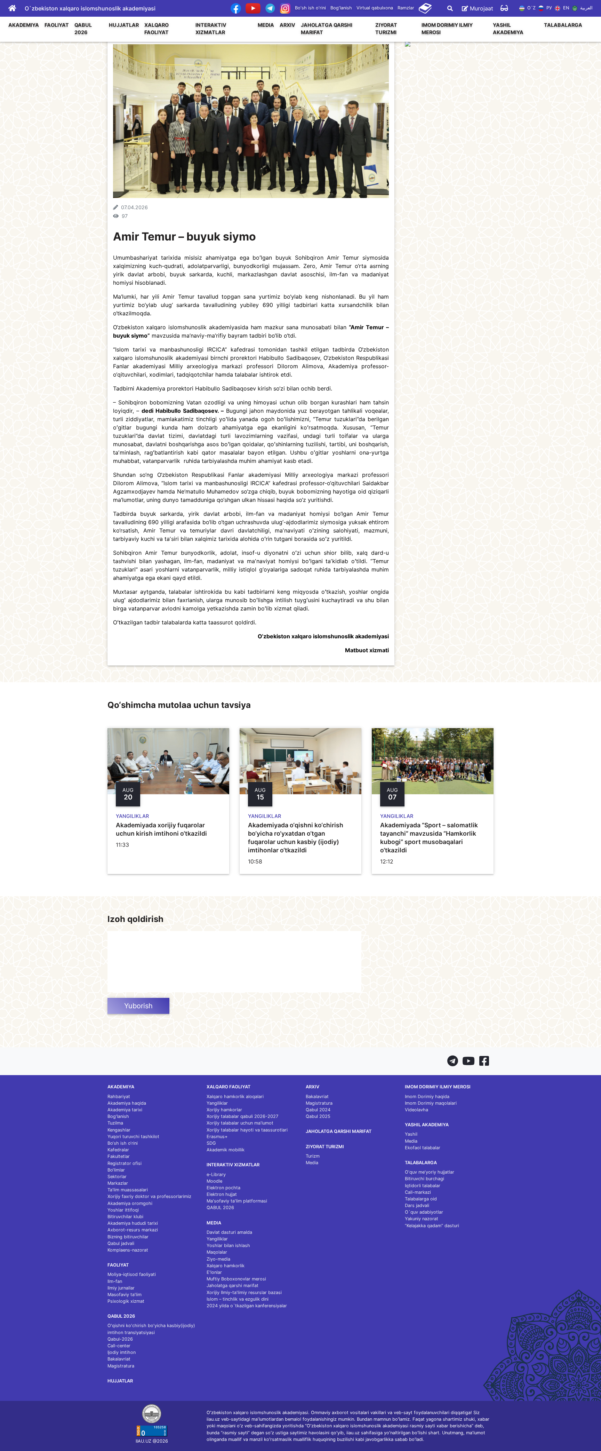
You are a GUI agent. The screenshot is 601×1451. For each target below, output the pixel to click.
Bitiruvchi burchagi (424, 1178)
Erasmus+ (217, 1136)
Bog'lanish (341, 7)
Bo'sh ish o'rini (310, 7)
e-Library (216, 1174)
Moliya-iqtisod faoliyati (131, 1274)
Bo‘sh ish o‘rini (122, 1143)
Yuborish (138, 1006)
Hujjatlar (124, 25)
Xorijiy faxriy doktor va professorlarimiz (149, 1196)
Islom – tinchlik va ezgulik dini (238, 1299)
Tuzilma (115, 1123)
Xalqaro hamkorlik (226, 1265)
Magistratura (120, 1366)
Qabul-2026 (120, 1339)
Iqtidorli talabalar (422, 1185)
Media (266, 25)
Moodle (214, 1181)
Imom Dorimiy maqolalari (431, 1103)
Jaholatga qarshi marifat (326, 29)
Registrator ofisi (124, 1163)
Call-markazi (418, 1192)
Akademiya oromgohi (129, 1203)
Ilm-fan (114, 1281)
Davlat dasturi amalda (229, 1232)
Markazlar (117, 1183)
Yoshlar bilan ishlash (228, 1245)
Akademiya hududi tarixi (132, 1223)
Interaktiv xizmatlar (210, 29)
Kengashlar (118, 1130)
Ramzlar (406, 7)
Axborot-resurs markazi (132, 1229)
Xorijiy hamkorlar (224, 1109)
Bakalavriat (118, 1359)
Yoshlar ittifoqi (123, 1210)
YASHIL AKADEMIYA (508, 29)
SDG (211, 1143)
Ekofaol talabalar (422, 1147)
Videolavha (416, 1109)
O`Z (531, 8)
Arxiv (287, 25)
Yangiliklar (217, 1103)
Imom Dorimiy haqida (427, 1096)
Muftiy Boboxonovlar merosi (236, 1279)
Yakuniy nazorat (421, 1218)
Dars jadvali (417, 1205)
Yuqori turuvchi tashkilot (133, 1136)
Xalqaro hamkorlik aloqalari (235, 1096)
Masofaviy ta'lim (124, 1294)
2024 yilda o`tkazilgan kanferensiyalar (247, 1305)
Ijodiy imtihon (121, 1352)
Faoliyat (57, 25)
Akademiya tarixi (124, 1109)
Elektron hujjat (222, 1194)
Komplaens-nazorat (127, 1250)
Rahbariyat (118, 1096)
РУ (548, 8)
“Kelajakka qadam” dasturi (432, 1225)
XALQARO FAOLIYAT (156, 29)
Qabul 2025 (318, 1116)
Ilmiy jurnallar (121, 1288)
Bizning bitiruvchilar (128, 1236)
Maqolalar (217, 1252)
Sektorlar (117, 1176)
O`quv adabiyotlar (424, 1212)
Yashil (411, 1134)
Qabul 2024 (318, 1109)
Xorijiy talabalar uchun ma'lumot (240, 1123)
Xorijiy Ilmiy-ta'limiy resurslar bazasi (244, 1292)
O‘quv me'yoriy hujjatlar (429, 1172)
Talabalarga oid (421, 1198)
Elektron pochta (223, 1187)
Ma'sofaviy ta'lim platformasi (237, 1201)
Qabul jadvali (120, 1243)
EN (565, 8)
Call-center (118, 1345)
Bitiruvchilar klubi (125, 1216)
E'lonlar (214, 1272)
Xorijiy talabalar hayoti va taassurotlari (247, 1130)
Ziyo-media (218, 1259)
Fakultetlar (118, 1156)
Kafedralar (118, 1149)
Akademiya (23, 25)
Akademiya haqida (126, 1103)
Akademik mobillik (226, 1149)
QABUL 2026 (83, 29)
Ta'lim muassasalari (127, 1189)
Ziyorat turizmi (386, 29)
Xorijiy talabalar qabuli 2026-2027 (242, 1116)
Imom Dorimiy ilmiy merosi (447, 29)
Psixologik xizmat (125, 1301)
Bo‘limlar (116, 1170)
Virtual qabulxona (374, 7)
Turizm (313, 1156)
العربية (586, 8)
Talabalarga (563, 25)
